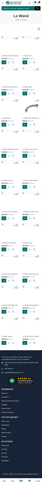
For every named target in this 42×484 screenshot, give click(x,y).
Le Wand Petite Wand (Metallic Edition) (14, 305)
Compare (9, 62)
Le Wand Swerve (7, 336)
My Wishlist (5, 460)
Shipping (4, 404)
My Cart (4, 453)
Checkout (5, 457)
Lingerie (4, 436)
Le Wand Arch (27, 56)
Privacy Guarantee (8, 412)
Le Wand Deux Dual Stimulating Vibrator (14, 211)
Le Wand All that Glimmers (10, 56)
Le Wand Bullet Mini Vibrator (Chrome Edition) (16, 149)
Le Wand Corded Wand (30, 180)
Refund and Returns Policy (10, 401)
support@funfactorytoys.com (14, 372)
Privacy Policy (6, 408)
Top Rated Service (25, 381)
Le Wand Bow (6, 118)
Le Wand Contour (7, 180)
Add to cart (4, 62)
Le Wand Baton (27, 87)
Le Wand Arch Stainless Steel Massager (14, 87)
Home (17, 20)
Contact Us (5, 397)
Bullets (4, 429)
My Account (5, 445)
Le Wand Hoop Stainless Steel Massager (15, 274)
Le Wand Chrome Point (30, 149)
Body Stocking (6, 432)
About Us (4, 393)
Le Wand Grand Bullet (9, 243)
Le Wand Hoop (27, 243)
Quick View (13, 62)
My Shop (4, 449)
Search (37, 8)
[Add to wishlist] (16, 38)
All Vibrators (5, 425)
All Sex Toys (5, 421)
